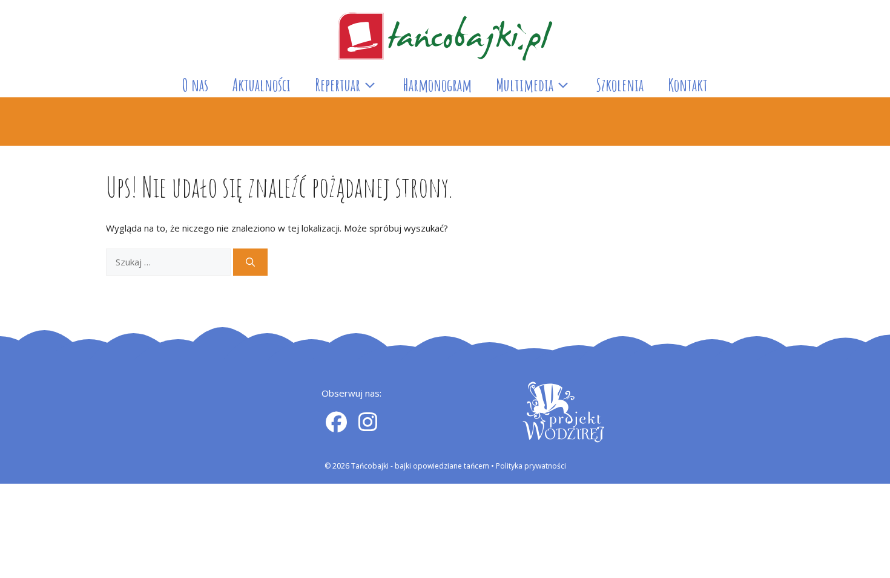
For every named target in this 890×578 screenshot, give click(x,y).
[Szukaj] (250, 262)
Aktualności (261, 85)
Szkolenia (620, 85)
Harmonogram (437, 85)
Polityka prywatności (531, 466)
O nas (195, 85)
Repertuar (337, 85)
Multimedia (524, 85)
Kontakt (688, 85)
